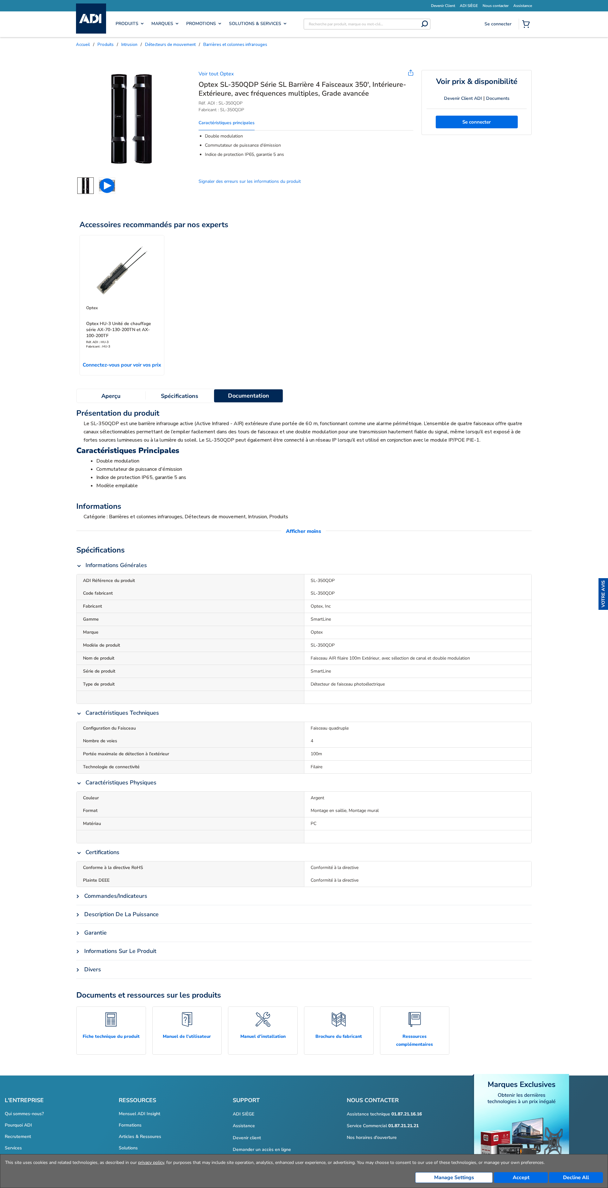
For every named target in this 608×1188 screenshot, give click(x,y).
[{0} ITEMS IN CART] (527, 24)
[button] (603, 594)
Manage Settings (454, 1177)
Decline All (576, 1177)
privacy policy (151, 1162)
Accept (521, 1177)
